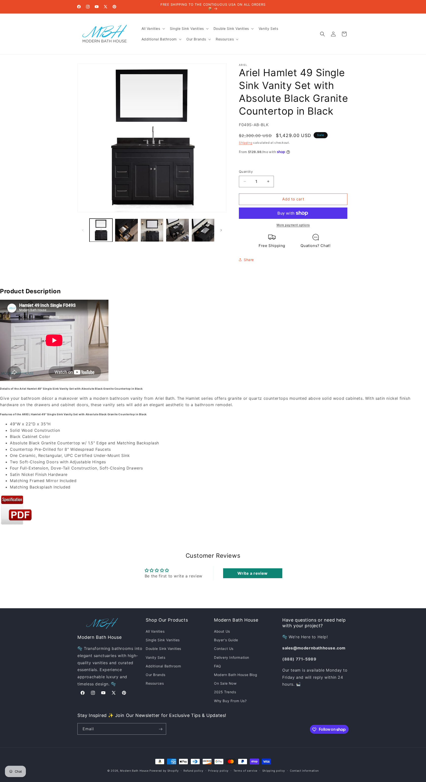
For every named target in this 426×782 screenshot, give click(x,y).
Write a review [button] (252, 573)
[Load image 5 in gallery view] (203, 230)
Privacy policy (218, 770)
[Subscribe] (160, 729)
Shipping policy (273, 770)
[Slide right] (221, 230)
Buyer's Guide (226, 640)
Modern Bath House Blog (235, 675)
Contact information (304, 770)
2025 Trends (225, 692)
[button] (153, 28)
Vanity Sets (155, 657)
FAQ (217, 666)
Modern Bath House (134, 770)
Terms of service (245, 770)
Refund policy (193, 770)
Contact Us (223, 649)
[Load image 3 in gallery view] (152, 230)
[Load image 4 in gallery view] (177, 230)
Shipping (245, 142)
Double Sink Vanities (163, 649)
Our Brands (155, 675)
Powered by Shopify (164, 770)
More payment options (293, 225)
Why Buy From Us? (230, 701)
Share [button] (249, 260)
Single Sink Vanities (163, 640)
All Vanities (155, 631)
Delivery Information (231, 657)
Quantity (246, 172)
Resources (155, 683)
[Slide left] (82, 230)
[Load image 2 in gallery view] (126, 230)
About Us (222, 631)
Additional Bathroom (163, 666)
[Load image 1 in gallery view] (100, 230)
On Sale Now (225, 683)
